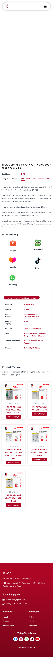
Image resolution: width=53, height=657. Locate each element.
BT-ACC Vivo (29, 304)
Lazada (13, 267)
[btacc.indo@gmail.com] (3, 600)
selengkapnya (13, 417)
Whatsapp (13, 285)
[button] (45, 6)
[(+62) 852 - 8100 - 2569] (3, 604)
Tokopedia (38, 249)
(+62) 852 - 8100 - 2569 (16, 604)
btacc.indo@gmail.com (15, 600)
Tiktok (38, 268)
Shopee (13, 250)
